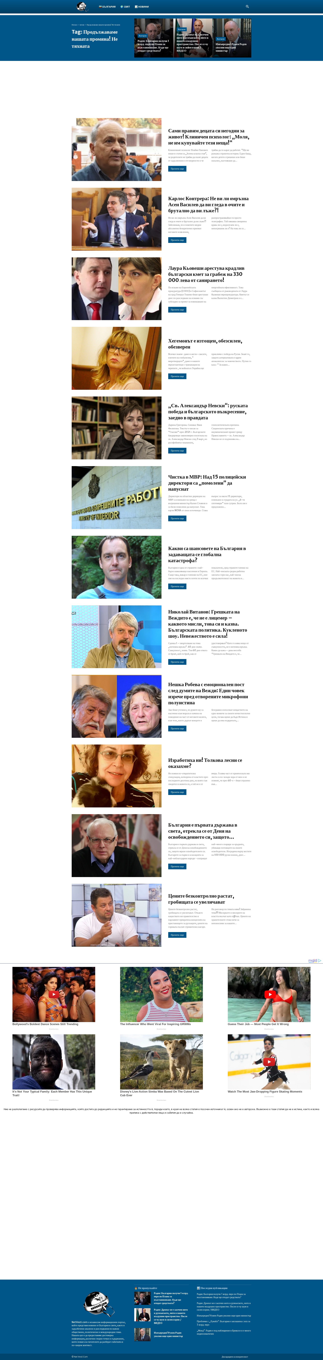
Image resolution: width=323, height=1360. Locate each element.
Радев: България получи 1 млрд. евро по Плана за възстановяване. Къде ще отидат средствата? (171, 1298)
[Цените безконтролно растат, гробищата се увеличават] (117, 915)
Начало (74, 25)
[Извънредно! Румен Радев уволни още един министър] (231, 38)
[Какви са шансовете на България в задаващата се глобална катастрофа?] (117, 567)
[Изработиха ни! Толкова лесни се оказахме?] (117, 776)
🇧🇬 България (107, 6)
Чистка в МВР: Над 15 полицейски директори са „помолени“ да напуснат (207, 483)
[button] (247, 7)
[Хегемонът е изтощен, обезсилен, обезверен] (117, 358)
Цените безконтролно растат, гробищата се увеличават (201, 899)
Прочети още (177, 168)
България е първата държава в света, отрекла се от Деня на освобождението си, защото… (202, 831)
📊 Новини (142, 6)
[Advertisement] (161, 86)
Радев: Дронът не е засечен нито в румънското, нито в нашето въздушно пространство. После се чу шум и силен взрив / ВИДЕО (171, 1316)
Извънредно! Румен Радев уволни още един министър (168, 1334)
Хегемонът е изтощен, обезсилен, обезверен (205, 343)
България (142, 35)
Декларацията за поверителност (235, 1356)
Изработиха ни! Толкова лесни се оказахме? (205, 763)
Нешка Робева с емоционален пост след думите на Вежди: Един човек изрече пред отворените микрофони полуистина (208, 693)
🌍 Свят (125, 6)
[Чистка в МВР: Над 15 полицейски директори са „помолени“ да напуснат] (117, 497)
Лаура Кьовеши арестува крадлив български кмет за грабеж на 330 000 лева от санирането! (206, 274)
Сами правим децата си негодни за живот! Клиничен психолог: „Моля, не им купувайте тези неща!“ (208, 136)
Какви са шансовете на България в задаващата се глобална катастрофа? (207, 554)
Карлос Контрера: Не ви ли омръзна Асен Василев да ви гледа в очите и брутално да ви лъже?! (208, 204)
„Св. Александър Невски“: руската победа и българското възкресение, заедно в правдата (208, 411)
